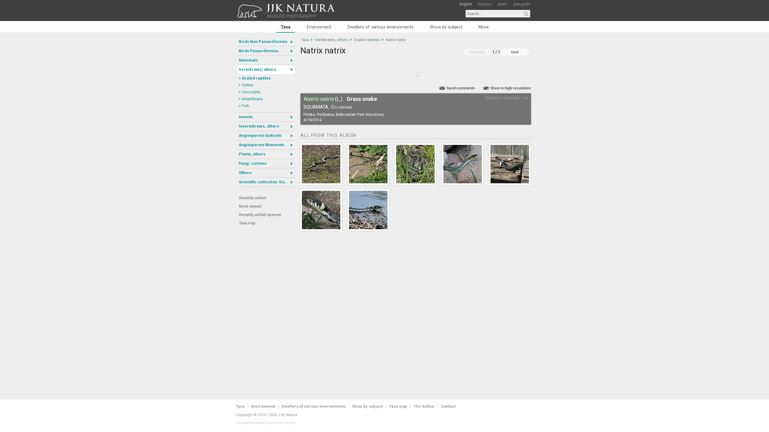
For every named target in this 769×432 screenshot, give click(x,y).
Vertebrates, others (257, 69)
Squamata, (316, 107)
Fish (245, 106)
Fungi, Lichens (252, 163)
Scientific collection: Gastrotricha (267, 182)
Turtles (247, 85)
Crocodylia (251, 92)
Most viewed (250, 206)
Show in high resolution (510, 88)
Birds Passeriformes (258, 51)
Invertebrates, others (259, 126)
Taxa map (247, 223)
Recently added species (260, 214)
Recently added (252, 198)
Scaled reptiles (256, 78)
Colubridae (341, 107)
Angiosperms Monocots (261, 144)
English (466, 4)
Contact (448, 406)
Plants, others (252, 154)
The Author (424, 406)
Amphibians (252, 99)
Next (515, 52)
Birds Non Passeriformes (263, 41)
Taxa (285, 27)
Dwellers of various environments (381, 27)
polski (502, 4)
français (485, 4)
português (521, 4)
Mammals (248, 60)
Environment (319, 27)
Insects (246, 117)
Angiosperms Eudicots (260, 135)
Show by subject (446, 27)
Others (245, 172)
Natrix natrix (396, 40)
